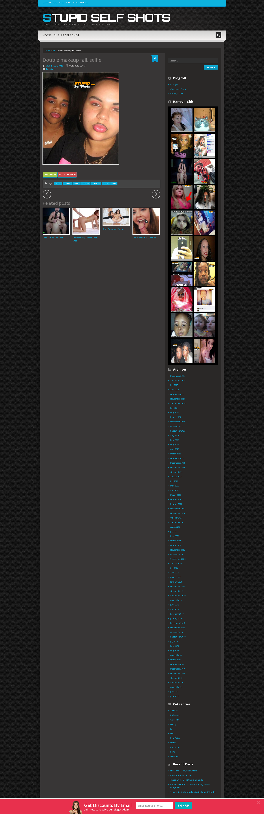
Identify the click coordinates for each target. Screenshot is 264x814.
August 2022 (176, 476)
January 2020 (176, 581)
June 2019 (174, 604)
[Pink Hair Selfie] (182, 299)
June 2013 (174, 696)
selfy (114, 183)
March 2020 (175, 577)
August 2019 (176, 600)
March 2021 (175, 540)
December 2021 (177, 508)
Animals (174, 710)
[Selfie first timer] (182, 248)
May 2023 (174, 444)
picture (86, 183)
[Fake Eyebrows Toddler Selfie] (182, 325)
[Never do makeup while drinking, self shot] (182, 145)
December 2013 (177, 668)
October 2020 (176, 554)
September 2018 (177, 636)
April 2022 (174, 490)
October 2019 (176, 591)
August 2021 (176, 527)
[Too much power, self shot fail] (205, 248)
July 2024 (174, 408)
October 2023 (176, 426)
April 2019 (174, 609)
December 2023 (177, 421)
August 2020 (176, 563)
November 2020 (177, 549)
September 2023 (177, 430)
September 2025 (177, 380)
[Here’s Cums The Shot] (56, 221)
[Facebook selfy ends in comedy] (205, 299)
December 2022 (177, 462)
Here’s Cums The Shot (53, 237)
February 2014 (176, 664)
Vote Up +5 (50, 174)
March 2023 (175, 453)
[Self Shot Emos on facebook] (205, 145)
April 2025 (174, 389)
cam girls (174, 84)
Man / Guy (175, 738)
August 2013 (176, 687)
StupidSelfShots (54, 66)
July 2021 (174, 531)
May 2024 (174, 412)
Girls (61, 3)
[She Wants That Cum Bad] (146, 221)
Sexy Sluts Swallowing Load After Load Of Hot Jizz (193, 792)
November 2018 (177, 627)
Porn (172, 751)
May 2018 (174, 650)
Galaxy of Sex (176, 93)
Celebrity (47, 3)
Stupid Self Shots (106, 17)
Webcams (175, 756)
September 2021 (177, 522)
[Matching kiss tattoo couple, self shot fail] (205, 350)
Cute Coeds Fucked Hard (181, 775)
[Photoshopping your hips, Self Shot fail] (205, 222)
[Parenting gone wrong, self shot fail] (205, 325)
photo (76, 183)
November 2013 (177, 673)
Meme (75, 3)
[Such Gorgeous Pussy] (116, 216)
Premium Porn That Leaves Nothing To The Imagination (190, 786)
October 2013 (176, 678)
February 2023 (176, 458)
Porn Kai (84, 3)
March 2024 (175, 417)
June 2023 (174, 440)
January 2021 (176, 545)
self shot (96, 183)
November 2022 (177, 467)
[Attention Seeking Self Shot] (182, 273)
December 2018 (177, 623)
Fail (55, 3)
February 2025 (176, 394)
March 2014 (175, 659)
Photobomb (175, 747)
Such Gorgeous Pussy (113, 229)
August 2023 (176, 435)
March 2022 (175, 494)
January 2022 (176, 504)
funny (58, 183)
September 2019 (177, 595)
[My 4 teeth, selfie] (205, 273)
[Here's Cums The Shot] (182, 171)
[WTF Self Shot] (205, 171)
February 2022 (176, 499)
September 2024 (177, 403)
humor (67, 183)
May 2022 (174, 485)
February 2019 (176, 613)
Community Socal (178, 89)
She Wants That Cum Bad (144, 237)
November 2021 (177, 513)
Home (47, 35)
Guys (68, 3)
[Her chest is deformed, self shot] (182, 196)
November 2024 (177, 398)
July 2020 (174, 568)
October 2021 (176, 517)
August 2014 (176, 655)
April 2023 (174, 449)
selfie (106, 183)
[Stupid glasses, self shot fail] (205, 196)
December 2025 (177, 376)
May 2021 (174, 536)
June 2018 (174, 646)
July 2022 (174, 481)
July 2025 (174, 385)
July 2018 (174, 641)
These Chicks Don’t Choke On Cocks (186, 779)
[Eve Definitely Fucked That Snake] (86, 221)
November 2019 (177, 586)
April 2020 (174, 572)
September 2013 (177, 682)
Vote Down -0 (67, 174)
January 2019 (176, 618)
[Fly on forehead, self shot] (182, 120)
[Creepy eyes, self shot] (182, 222)
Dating (173, 724)
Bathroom (175, 715)
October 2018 (176, 632)
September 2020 (177, 559)
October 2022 (176, 472)
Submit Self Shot (66, 35)
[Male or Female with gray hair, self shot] (182, 350)
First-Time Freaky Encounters (183, 770)
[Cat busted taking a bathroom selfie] (205, 120)
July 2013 (174, 691)
